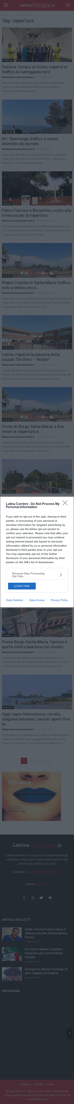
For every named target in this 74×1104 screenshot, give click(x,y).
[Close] (66, 504)
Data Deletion (14, 600)
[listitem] (37, 575)
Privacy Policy (59, 600)
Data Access (37, 600)
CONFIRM (22, 586)
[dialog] (37, 552)
